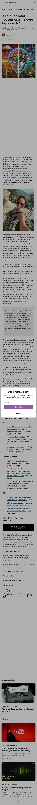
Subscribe (18, 407)
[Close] (33, 390)
